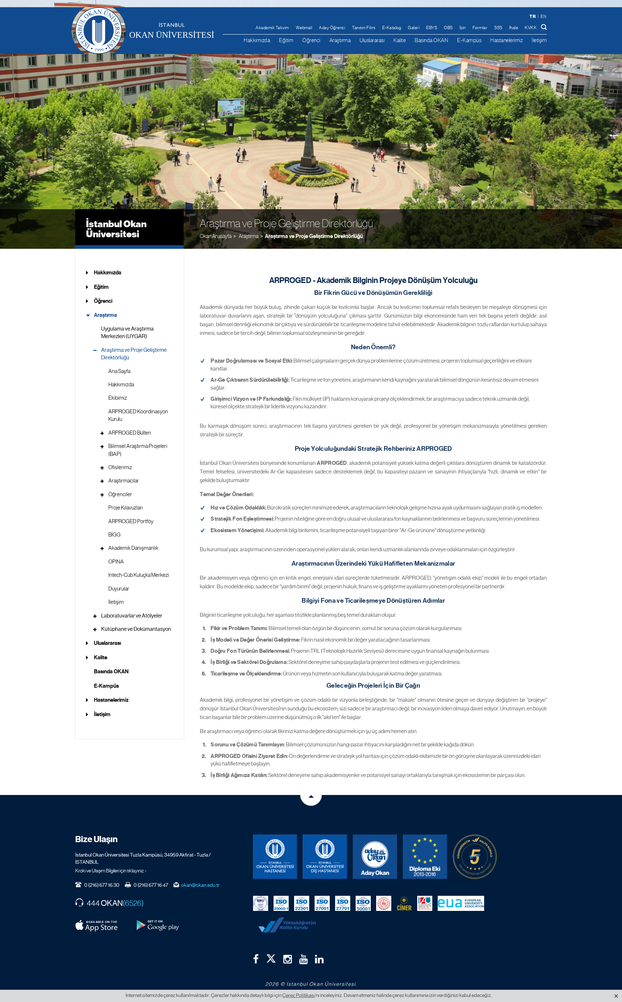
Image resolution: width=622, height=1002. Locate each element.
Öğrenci (311, 40)
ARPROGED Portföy (130, 521)
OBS (448, 27)
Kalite (399, 40)
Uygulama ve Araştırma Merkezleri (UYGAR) (127, 332)
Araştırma (340, 40)
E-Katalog (391, 27)
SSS (498, 27)
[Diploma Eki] (425, 857)
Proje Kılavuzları (125, 507)
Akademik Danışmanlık (133, 548)
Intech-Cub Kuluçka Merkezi (138, 575)
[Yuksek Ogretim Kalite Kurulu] (475, 857)
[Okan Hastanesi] (275, 857)
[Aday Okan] (375, 857)
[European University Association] (461, 903)
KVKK (531, 27)
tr (532, 16)
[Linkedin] (319, 959)
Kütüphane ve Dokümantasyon (136, 629)
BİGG (114, 534)
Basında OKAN (431, 40)
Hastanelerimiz (506, 40)
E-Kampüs (469, 40)
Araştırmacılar (123, 480)
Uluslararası (372, 40)
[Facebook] (256, 959)
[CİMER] (404, 903)
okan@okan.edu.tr (200, 885)
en (543, 16)
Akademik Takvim (272, 27)
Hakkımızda (257, 40)
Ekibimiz (117, 398)
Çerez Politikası (298, 995)
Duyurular (118, 588)
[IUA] (424, 903)
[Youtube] (303, 959)
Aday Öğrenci (332, 27)
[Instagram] (287, 959)
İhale (513, 27)
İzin (463, 27)
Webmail (304, 27)
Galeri (413, 27)
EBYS (431, 27)
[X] (271, 957)
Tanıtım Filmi (363, 27)
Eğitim (286, 40)
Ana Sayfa (119, 371)
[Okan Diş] (325, 857)
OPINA (116, 561)
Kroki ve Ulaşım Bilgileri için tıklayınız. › (111, 870)
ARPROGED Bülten (129, 433)
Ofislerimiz (120, 467)
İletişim (539, 40)
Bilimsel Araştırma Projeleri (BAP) (137, 450)
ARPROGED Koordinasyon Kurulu (138, 415)
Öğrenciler (120, 494)
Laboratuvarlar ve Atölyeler (131, 615)
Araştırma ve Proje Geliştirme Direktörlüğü (314, 236)
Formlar (480, 27)
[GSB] (383, 903)
